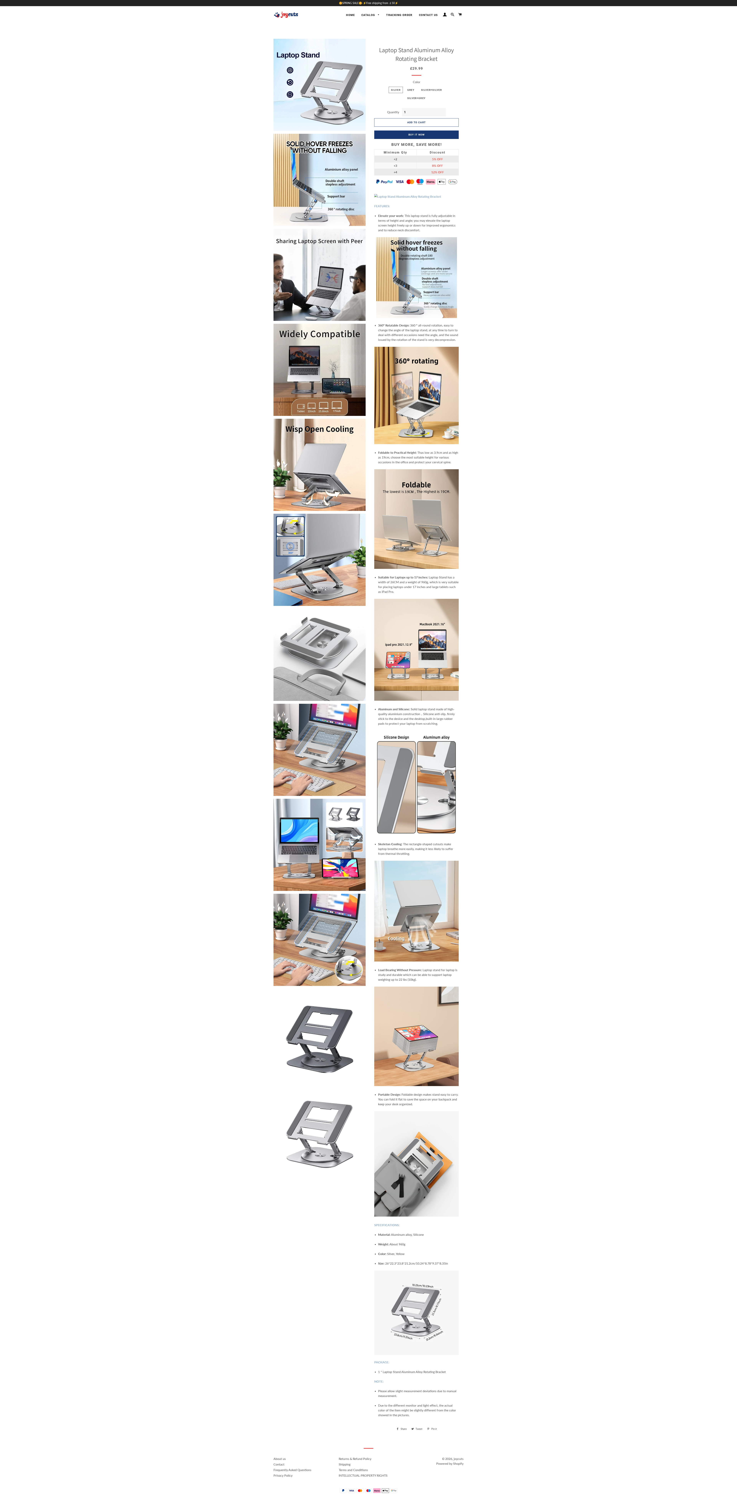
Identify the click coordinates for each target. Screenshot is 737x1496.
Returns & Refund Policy (355, 1458)
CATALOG (368, 15)
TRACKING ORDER (399, 15)
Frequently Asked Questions (292, 1470)
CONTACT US (428, 15)
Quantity (393, 112)
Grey (410, 89)
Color (416, 82)
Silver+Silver (431, 89)
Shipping (344, 1464)
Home (350, 15)
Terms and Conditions (353, 1470)
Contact (278, 1464)
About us (279, 1458)
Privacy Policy (282, 1475)
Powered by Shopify (450, 1463)
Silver (396, 89)
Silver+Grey (416, 98)
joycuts (459, 1458)
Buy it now (416, 134)
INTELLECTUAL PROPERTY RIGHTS (363, 1475)
